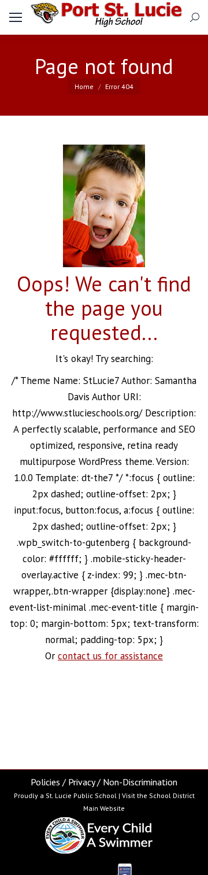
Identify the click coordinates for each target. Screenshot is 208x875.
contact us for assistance (110, 655)
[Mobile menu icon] (16, 17)
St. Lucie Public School (81, 795)
